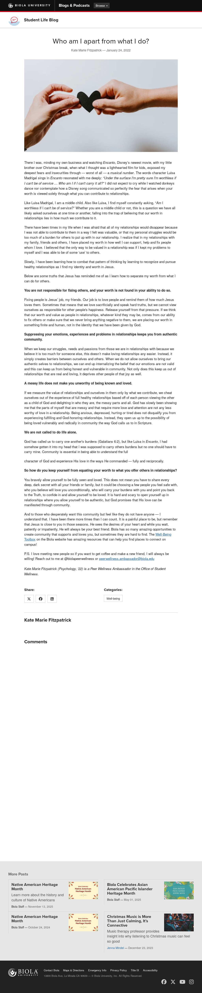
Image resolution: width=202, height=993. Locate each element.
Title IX (135, 970)
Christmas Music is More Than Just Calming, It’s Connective (129, 921)
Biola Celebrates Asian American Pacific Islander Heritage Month (129, 889)
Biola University (33, 5)
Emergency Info (97, 970)
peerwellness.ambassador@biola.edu (126, 558)
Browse (101, 6)
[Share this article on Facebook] (40, 599)
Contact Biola (51, 970)
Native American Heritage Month (34, 886)
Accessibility (150, 970)
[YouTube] (182, 981)
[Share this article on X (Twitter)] (29, 599)
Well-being (113, 598)
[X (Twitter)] (173, 981)
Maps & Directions (73, 970)
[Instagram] (191, 981)
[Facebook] (163, 981)
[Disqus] (101, 696)
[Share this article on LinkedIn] (52, 599)
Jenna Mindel (115, 948)
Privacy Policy (118, 970)
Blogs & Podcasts (74, 5)
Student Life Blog (41, 20)
